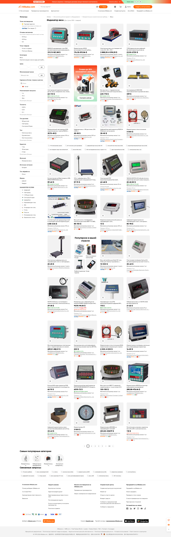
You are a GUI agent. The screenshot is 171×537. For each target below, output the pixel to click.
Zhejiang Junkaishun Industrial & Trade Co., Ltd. (111, 230)
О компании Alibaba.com (29, 484)
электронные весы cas (135, 149)
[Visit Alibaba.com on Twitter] (134, 508)
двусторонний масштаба (118, 149)
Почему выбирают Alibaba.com (31, 488)
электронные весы (104, 475)
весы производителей (42, 472)
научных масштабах (68, 472)
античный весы (132, 472)
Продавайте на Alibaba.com (134, 488)
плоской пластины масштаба (115, 145)
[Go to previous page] (84, 446)
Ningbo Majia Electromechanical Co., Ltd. (138, 230)
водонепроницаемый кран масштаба (137, 145)
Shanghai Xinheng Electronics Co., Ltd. (58, 311)
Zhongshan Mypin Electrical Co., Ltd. (58, 187)
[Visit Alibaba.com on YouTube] (142, 508)
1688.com (67, 529)
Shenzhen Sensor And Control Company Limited (111, 139)
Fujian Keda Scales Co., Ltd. (107, 267)
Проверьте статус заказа (133, 495)
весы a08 (91, 475)
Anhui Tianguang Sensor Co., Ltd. (136, 59)
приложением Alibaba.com (114, 521)
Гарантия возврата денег (55, 491)
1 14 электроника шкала (56, 145)
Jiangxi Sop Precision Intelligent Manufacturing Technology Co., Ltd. (85, 315)
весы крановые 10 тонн (57, 475)
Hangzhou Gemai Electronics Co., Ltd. (110, 188)
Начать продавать (131, 491)
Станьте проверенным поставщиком (137, 498)
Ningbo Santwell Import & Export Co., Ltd (111, 56)
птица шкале (42, 475)
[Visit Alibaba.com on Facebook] (127, 508)
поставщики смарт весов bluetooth (59, 149)
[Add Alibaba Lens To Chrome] (49, 521)
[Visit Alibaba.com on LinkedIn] (131, 508)
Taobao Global (93, 529)
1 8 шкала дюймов (27, 472)
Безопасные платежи (54, 488)
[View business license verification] (101, 534)
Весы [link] (111, 17)
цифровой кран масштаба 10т (94, 145)
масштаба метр (77, 149)
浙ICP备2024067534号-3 (131, 534)
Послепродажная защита (55, 500)
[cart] (121, 7)
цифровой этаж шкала (28, 475)
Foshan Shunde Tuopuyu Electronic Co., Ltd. (138, 309)
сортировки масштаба (100, 472)
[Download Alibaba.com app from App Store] (129, 521)
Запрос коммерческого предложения (85, 493)
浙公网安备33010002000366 (114, 534)
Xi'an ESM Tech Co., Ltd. (54, 99)
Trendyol (104, 529)
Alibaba (49, 17)
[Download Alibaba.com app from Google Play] (143, 521)
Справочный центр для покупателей (110, 488)
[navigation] (32, 231)
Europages (111, 529)
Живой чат (103, 491)
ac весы (56, 472)
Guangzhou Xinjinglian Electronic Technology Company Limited (138, 270)
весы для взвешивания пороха (76, 475)
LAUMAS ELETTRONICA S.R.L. (56, 56)
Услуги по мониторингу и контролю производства (58, 504)
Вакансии (25, 498)
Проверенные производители (83, 490)
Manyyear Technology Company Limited (85, 227)
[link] (168, 520)
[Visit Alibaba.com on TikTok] (145, 508)
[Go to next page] (113, 446)
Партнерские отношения (133, 502)
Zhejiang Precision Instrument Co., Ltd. (137, 135)
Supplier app (89, 521)
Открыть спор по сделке (107, 495)
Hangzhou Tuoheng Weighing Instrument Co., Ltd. (138, 189)
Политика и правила (54, 508)
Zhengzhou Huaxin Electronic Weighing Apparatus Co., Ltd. (138, 97)
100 (109, 446)
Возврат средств (105, 498)
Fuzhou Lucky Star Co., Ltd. (55, 137)
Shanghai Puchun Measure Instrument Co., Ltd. (85, 186)
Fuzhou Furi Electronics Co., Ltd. (83, 137)
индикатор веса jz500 (84, 472)
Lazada (85, 529)
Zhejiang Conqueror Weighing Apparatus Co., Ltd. (59, 267)
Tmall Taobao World (76, 529)
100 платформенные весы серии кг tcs (96, 149)
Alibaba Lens (31, 521)
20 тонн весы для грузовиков (74, 145)
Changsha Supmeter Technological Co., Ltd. (111, 99)
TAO (99, 529)
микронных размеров (117, 472)
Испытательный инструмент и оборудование (67, 17)
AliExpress (60, 529)
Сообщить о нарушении (107, 507)
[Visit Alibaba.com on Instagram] (138, 508)
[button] (97, 7)
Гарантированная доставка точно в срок (58, 495)
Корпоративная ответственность (31, 495)
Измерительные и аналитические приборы (94, 17)
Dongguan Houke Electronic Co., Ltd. (58, 230)
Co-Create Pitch (26, 491)
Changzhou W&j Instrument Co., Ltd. (110, 311)
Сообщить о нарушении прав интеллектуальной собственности (110, 502)
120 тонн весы (117, 475)
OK (41, 67)
